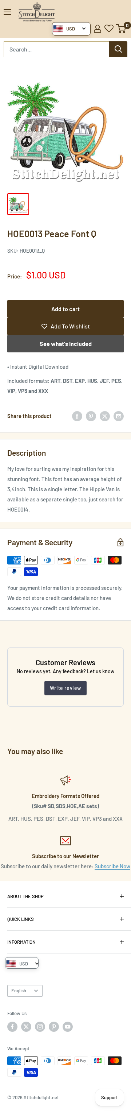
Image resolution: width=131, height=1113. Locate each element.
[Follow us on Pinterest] (54, 1027)
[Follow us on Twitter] (26, 1027)
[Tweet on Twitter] (105, 415)
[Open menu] (7, 12)
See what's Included (66, 343)
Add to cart (65, 308)
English (18, 990)
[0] (121, 28)
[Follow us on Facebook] (12, 1027)
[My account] (97, 29)
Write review (65, 688)
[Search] (118, 49)
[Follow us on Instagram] (40, 1027)
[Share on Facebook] (77, 415)
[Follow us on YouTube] (68, 1027)
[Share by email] (119, 415)
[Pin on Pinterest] (91, 415)
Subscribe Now (112, 866)
